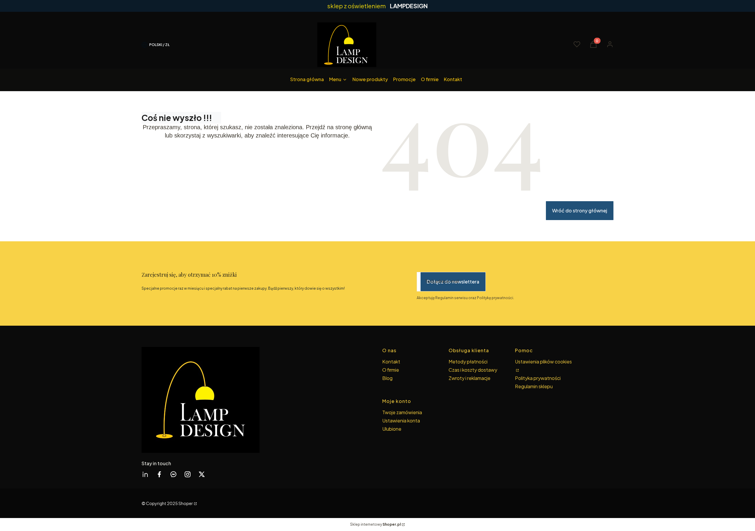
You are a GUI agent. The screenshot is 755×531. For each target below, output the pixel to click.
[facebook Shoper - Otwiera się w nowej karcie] (159, 474)
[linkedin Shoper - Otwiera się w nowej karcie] (145, 474)
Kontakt (391, 361)
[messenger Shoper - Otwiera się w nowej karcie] (173, 474)
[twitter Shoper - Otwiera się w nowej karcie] (201, 474)
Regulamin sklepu (534, 386)
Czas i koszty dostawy (473, 370)
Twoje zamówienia (402, 412)
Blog (387, 378)
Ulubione (391, 429)
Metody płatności (468, 361)
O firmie (390, 370)
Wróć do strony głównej (579, 210)
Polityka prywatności (538, 378)
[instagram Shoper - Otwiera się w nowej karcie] (187, 474)
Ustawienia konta (401, 420)
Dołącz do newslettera (453, 281)
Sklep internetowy (375, 524)
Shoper (185, 503)
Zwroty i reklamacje (469, 378)
